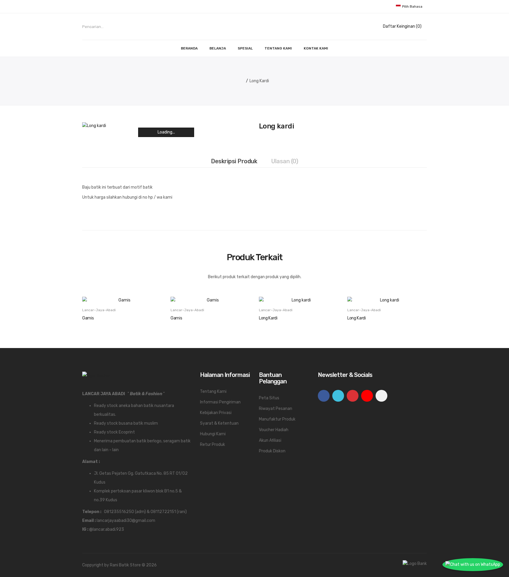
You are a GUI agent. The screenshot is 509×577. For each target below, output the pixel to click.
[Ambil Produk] (107, 293)
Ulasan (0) (284, 161)
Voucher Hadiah (273, 429)
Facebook (324, 396)
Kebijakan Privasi (216, 412)
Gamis (88, 318)
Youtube (367, 396)
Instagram (381, 396)
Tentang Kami (213, 391)
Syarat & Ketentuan (219, 423)
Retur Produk (212, 444)
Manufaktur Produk (277, 419)
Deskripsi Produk (234, 161)
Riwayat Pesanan (275, 408)
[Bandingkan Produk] (136, 293)
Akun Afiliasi (270, 440)
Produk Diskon (272, 451)
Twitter (338, 396)
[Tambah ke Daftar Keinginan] (122, 293)
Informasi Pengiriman (220, 402)
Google (352, 396)
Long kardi (259, 80)
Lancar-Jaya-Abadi (99, 310)
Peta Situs (269, 397)
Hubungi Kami (213, 433)
